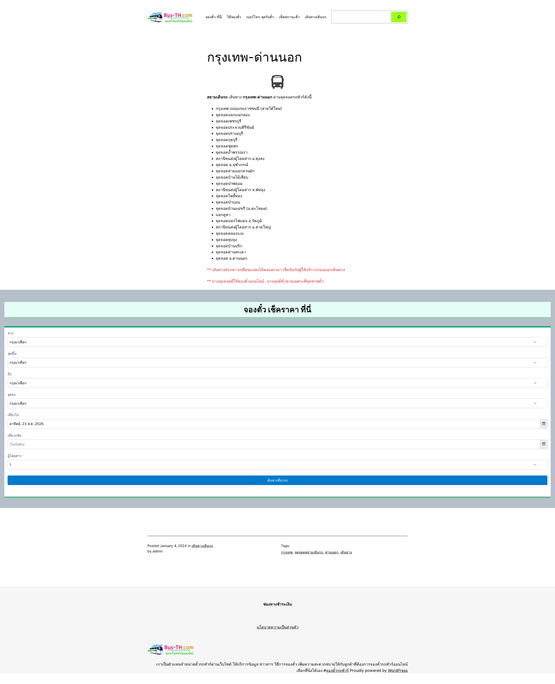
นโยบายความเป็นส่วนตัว (278, 627)
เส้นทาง (346, 552)
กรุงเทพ (287, 552)
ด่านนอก (331, 552)
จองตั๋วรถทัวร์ (337, 670)
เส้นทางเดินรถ (202, 546)
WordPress (398, 670)
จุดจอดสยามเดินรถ (309, 552)
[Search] (398, 17)
